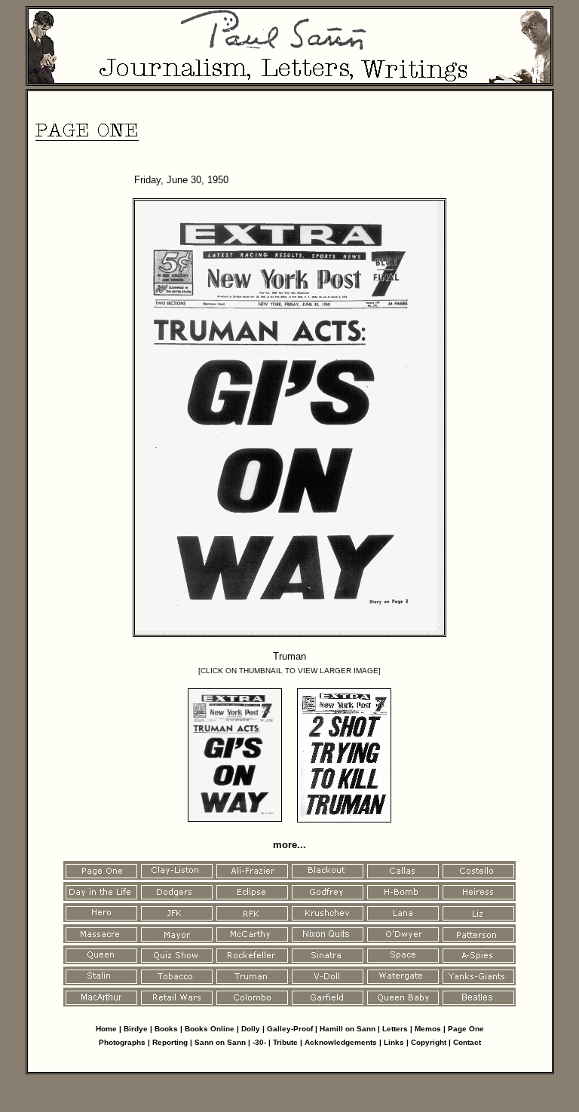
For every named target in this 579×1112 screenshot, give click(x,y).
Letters (395, 1029)
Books (167, 1029)
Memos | (431, 1029)
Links (394, 1042)
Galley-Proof (290, 1029)
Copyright (428, 1042)
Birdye (136, 1029)
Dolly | (254, 1029)
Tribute (285, 1042)
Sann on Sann (220, 1042)
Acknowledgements (341, 1042)
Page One (466, 1029)
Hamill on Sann (347, 1029)
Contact (467, 1042)
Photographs (122, 1042)
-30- (259, 1042)
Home (106, 1029)
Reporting (171, 1042)
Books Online (209, 1029)
